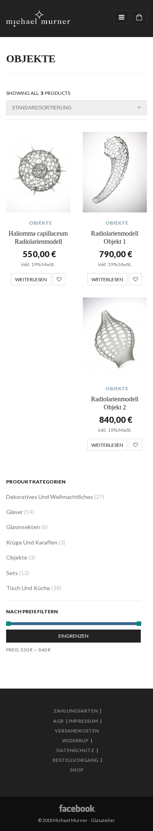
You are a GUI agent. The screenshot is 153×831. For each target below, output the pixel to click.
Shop (77, 770)
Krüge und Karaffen (32, 542)
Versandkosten (77, 731)
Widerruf (75, 740)
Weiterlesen (31, 279)
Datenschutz (75, 750)
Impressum (83, 721)
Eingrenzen (73, 636)
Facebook (76, 807)
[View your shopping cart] (139, 17)
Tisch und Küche (28, 587)
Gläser (14, 511)
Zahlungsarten (75, 711)
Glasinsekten (23, 526)
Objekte (40, 223)
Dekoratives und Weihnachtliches (49, 496)
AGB (58, 721)
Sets (12, 572)
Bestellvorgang (75, 760)
